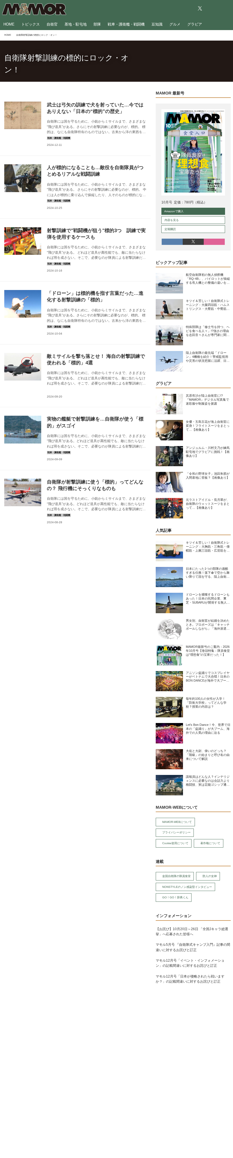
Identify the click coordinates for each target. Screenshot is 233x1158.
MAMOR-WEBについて (177, 821)
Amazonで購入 (174, 211)
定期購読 (170, 229)
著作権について (210, 843)
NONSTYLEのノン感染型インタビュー (187, 886)
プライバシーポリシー (176, 832)
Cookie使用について (175, 843)
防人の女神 (210, 876)
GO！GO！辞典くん (175, 897)
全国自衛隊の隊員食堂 (176, 876)
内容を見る (172, 220)
